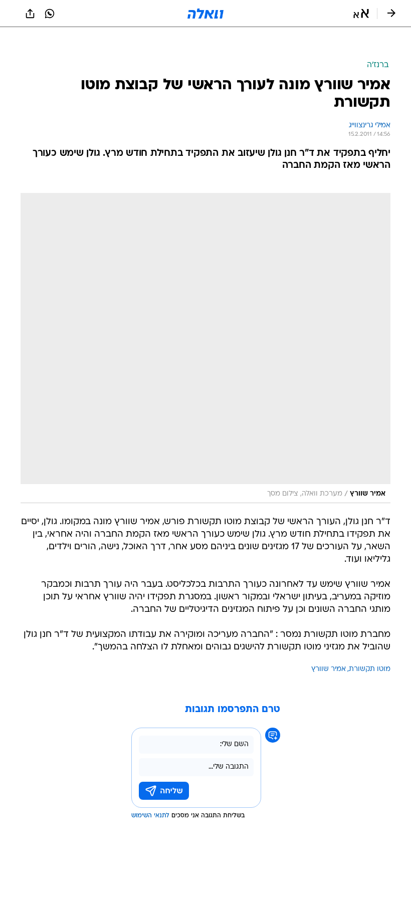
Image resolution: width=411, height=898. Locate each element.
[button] (361, 13)
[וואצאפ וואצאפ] (50, 14)
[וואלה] (205, 14)
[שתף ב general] (30, 13)
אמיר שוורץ (328, 644)
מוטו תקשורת (369, 644)
